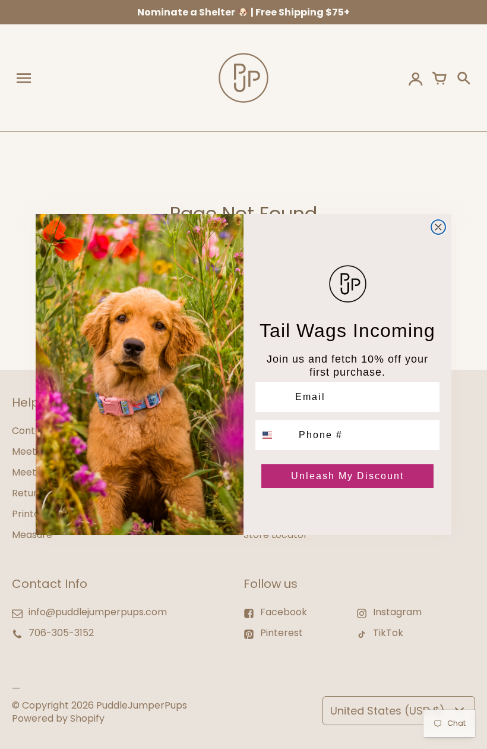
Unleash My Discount (347, 476)
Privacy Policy (311, 454)
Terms (318, 454)
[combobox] (274, 435)
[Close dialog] (438, 227)
